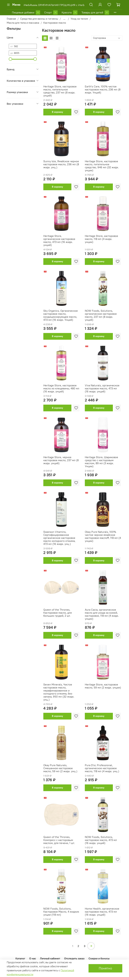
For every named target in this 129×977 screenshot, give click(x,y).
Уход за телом (79, 18)
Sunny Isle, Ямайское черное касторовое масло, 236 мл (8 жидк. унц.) (61, 164)
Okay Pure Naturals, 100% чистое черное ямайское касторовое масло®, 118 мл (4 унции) (103, 536)
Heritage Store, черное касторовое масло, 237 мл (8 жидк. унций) (61, 460)
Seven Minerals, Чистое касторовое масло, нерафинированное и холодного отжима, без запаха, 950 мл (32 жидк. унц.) (58, 692)
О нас (32, 958)
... (64, 18)
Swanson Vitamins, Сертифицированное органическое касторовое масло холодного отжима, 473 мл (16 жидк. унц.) (59, 538)
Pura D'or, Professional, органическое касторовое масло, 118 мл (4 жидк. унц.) (102, 768)
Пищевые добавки (23, 12)
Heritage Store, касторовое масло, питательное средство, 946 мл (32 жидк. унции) (102, 166)
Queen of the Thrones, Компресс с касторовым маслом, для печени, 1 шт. (59, 840)
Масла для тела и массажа (23, 22)
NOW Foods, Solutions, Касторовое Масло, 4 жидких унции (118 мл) (61, 911)
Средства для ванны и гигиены (39, 18)
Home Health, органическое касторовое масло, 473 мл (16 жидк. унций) (102, 911)
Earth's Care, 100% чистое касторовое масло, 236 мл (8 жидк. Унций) (102, 89)
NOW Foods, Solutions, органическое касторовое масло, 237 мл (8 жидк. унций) (101, 315)
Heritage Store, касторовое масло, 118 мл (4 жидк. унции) (101, 239)
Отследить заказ (74, 958)
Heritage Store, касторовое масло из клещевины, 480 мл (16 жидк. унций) (61, 388)
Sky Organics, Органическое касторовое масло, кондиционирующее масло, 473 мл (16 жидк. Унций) (60, 315)
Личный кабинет (50, 958)
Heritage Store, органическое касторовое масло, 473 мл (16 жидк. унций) (59, 240)
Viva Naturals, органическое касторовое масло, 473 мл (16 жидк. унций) (102, 388)
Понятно (105, 968)
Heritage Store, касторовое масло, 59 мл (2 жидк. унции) (103, 686)
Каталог (20, 958)
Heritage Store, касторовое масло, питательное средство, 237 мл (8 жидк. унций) (60, 91)
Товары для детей (92, 12)
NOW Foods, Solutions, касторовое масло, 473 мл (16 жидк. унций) (101, 840)
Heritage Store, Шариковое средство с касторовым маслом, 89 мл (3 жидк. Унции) (101, 461)
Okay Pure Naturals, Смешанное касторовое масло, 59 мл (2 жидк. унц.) (60, 768)
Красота (67, 12)
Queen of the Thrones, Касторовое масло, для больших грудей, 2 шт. (57, 612)
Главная (11, 18)
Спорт (48, 12)
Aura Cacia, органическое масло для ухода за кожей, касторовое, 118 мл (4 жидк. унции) (102, 614)
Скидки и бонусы (99, 958)
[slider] (10, 59)
